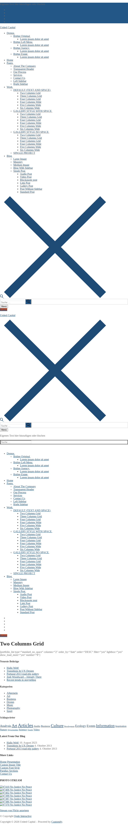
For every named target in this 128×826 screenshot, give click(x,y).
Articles (25, 725)
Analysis (5, 726)
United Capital (7, 27)
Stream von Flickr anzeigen (14, 810)
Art (8, 696)
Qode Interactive (23, 816)
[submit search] (28, 301)
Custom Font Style (10, 767)
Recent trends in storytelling (21, 679)
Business (11, 699)
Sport (9, 711)
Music (10, 705)
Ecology (80, 726)
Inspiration (120, 726)
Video (37, 729)
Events (91, 726)
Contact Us (6, 773)
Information (105, 725)
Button (3, 309)
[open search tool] (53, 297)
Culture (57, 725)
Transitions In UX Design (20, 670)
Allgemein (12, 693)
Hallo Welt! (13, 667)
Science (23, 729)
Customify (56, 821)
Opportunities (13, 730)
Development (69, 726)
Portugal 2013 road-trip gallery (23, 673)
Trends (30, 730)
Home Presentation (10, 761)
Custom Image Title (10, 764)
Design (10, 702)
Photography (13, 708)
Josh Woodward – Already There (24, 676)
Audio (37, 726)
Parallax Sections (9, 770)
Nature (3, 729)
